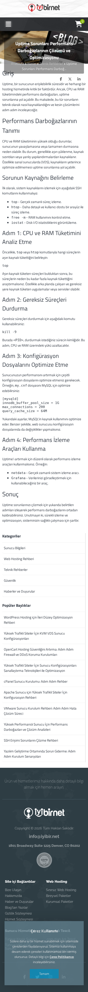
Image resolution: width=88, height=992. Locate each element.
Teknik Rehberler (51, 63)
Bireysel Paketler (58, 896)
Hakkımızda (13, 896)
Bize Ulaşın (13, 890)
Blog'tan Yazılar (16, 907)
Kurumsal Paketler (59, 901)
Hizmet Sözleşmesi (19, 919)
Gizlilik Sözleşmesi (18, 913)
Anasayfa (17, 63)
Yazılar (31, 63)
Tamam (44, 973)
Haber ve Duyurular (19, 901)
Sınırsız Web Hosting (61, 890)
